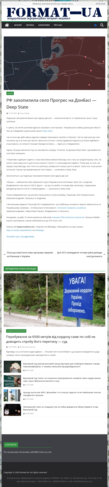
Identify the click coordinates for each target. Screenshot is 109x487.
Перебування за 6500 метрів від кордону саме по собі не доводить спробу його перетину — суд (50, 339)
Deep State (47, 131)
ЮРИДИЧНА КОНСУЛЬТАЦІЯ (16, 331)
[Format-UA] (7, 25)
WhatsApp (39, 230)
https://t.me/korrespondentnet (19, 230)
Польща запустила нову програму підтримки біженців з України (30, 254)
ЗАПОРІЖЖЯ (44, 25)
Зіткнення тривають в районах (71, 208)
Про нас (58, 25)
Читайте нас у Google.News (20, 236)
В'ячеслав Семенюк (27, 347)
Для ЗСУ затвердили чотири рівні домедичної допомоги (79, 254)
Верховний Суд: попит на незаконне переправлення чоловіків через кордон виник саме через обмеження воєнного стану (62, 379)
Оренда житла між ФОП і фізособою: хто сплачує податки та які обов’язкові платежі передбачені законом (62, 393)
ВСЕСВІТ (18, 25)
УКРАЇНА (30, 25)
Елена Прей (24, 113)
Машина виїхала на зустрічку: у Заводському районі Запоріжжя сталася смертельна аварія (54, 3)
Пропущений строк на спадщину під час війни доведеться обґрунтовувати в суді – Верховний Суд (61, 408)
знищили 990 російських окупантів (68, 217)
